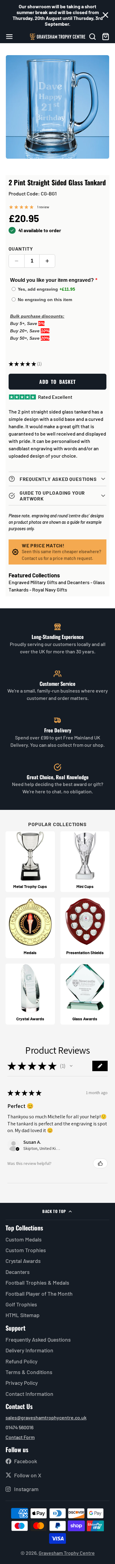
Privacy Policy (22, 1382)
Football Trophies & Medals (37, 1282)
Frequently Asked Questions (38, 1339)
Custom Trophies (26, 1250)
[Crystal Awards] (30, 994)
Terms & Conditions (29, 1372)
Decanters (18, 1271)
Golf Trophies (21, 1304)
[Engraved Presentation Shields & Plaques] (85, 927)
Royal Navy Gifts (49, 589)
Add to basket (57, 381)
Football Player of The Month (39, 1293)
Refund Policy (21, 1361)
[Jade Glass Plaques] (85, 994)
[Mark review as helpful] (100, 1163)
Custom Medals (24, 1239)
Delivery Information (29, 1350)
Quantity (21, 248)
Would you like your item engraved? (52, 280)
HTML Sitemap (23, 1315)
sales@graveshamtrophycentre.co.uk (46, 1417)
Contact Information (29, 1393)
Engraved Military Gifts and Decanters (49, 582)
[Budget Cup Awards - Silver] (85, 861)
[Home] (57, 37)
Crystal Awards (23, 1260)
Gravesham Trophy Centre (67, 1553)
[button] (71, 1066)
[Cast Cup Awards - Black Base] (30, 861)
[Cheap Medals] (30, 927)
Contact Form (20, 1437)
